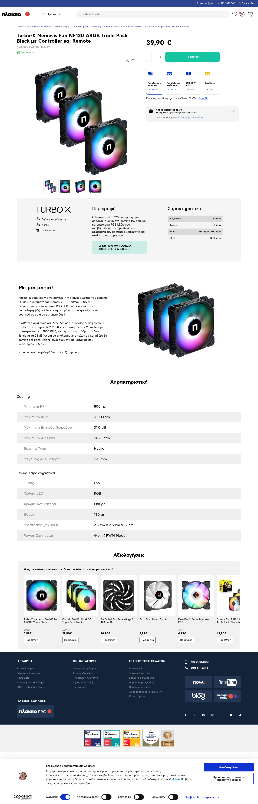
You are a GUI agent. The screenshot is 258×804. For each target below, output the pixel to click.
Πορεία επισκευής (139, 687)
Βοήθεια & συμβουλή (141, 678)
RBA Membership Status (31, 687)
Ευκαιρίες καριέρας (28, 673)
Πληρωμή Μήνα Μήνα (85, 678)
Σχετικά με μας (26, 668)
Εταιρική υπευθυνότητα (31, 682)
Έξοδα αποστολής (83, 682)
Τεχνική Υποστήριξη (140, 673)
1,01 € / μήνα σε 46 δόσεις (191, 117)
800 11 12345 (199, 667)
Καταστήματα (207, 3)
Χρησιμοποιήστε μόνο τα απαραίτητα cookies (228, 778)
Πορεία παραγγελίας (141, 682)
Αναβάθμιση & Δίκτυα (39, 27)
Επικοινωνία (136, 668)
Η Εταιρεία (23, 678)
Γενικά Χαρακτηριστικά (129, 473)
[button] (21, 609)
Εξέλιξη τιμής (27, 52)
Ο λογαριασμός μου (85, 668)
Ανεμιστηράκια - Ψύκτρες (87, 27)
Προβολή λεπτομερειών (199, 797)
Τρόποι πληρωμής (83, 673)
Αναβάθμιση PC (62, 27)
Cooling (129, 397)
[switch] (106, 797)
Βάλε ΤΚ (203, 98)
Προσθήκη (192, 56)
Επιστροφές (80, 687)
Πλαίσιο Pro (248, 3)
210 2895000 (199, 662)
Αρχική (20, 27)
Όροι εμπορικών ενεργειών (145, 692)
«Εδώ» (176, 779)
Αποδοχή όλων (228, 767)
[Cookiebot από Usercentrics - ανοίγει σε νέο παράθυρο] (22, 797)
